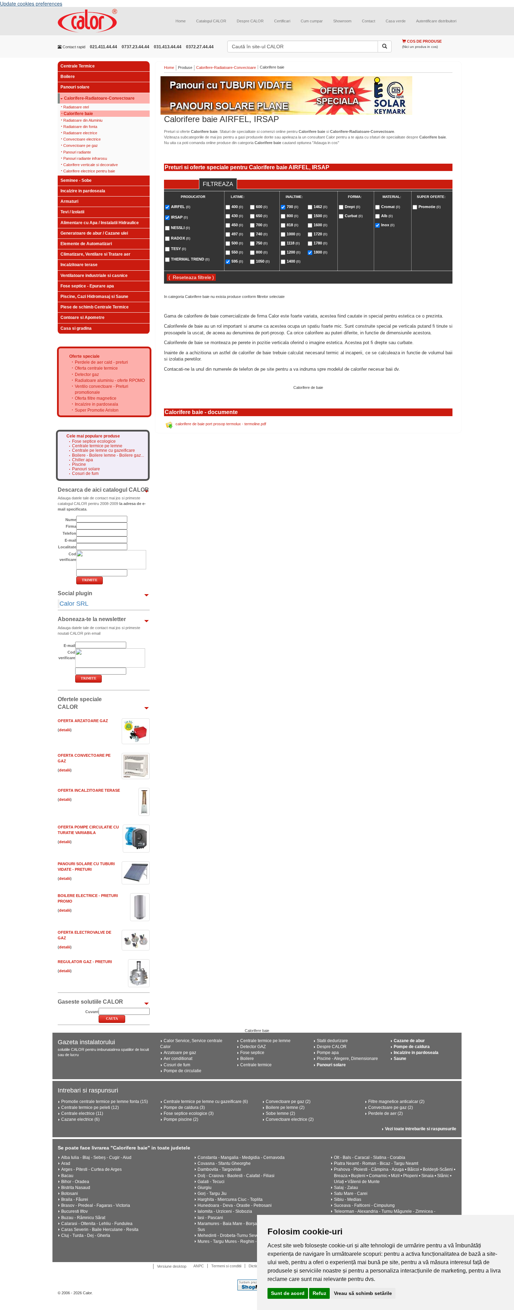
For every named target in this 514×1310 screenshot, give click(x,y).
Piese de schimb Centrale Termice (94, 307)
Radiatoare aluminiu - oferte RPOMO (110, 380)
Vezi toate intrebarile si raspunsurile (420, 1128)
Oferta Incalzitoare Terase (89, 790)
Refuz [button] (319, 1293)
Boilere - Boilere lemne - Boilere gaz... (108, 455)
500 (237, 243)
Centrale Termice (77, 66)
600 (261, 207)
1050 (263, 261)
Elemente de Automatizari (86, 243)
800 (261, 252)
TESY (178, 249)
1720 (320, 234)
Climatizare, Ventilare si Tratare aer (95, 254)
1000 (293, 234)
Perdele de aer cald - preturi (101, 362)
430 (237, 216)
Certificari (282, 21)
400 (237, 207)
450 (237, 225)
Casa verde (396, 21)
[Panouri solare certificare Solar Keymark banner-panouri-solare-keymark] (308, 95)
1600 (320, 225)
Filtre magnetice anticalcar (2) (396, 1101)
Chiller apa (82, 460)
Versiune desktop (171, 1266)
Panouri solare (75, 87)
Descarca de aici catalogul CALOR (103, 490)
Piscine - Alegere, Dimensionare (347, 1058)
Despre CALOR (250, 21)
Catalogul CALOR (211, 21)
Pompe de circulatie (182, 1070)
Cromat (390, 207)
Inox (387, 225)
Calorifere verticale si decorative (90, 165)
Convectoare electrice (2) (290, 1119)
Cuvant (92, 1012)
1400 (293, 261)
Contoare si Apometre (82, 317)
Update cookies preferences (31, 3)
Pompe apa (328, 1052)
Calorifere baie (78, 113)
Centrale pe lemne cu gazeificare (103, 450)
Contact (368, 21)
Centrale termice (256, 1064)
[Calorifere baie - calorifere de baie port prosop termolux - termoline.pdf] (170, 424)
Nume (70, 520)
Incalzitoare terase (79, 264)
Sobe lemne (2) (280, 1113)
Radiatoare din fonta (80, 126)
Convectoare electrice (82, 139)
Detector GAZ (253, 1046)
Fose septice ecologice (94, 441)
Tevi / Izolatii (72, 211)
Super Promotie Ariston (97, 410)
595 (237, 261)
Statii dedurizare (332, 1040)
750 (261, 243)
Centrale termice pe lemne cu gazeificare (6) (206, 1101)
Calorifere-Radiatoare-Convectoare (99, 98)
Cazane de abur (409, 1040)
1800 (320, 252)
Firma (71, 526)
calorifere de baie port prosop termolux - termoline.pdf (221, 424)
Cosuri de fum (85, 473)
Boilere (67, 76)
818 (292, 225)
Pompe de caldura (412, 1046)
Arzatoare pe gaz (180, 1052)
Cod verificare (67, 557)
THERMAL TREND (190, 259)
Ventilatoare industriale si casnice (94, 275)
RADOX (180, 238)
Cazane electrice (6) (80, 1119)
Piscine (79, 464)
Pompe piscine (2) (181, 1119)
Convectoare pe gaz (80, 145)
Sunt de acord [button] (288, 1293)
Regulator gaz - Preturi (85, 962)
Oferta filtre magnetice (95, 398)
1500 (320, 216)
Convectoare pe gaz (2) (288, 1101)
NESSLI (180, 228)
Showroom (342, 21)
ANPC (198, 1266)
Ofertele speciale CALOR (80, 703)
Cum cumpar (312, 21)
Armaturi (69, 201)
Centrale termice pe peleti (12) (90, 1107)
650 (261, 216)
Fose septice (252, 1052)
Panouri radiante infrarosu (85, 158)
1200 (293, 252)
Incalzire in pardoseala (82, 190)
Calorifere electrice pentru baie (89, 171)
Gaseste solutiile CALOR (90, 1002)
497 (237, 234)
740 (261, 234)
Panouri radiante (77, 152)
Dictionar (256, 1266)
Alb (387, 216)
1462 (320, 207)
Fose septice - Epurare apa (87, 286)
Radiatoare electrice (80, 133)
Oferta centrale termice (96, 368)
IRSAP (179, 217)
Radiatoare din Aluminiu (82, 120)
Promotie (430, 207)
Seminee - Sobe (76, 180)
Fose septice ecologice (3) (189, 1113)
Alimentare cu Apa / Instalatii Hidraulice (99, 222)
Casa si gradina (76, 328)
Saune (400, 1058)
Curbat (354, 216)
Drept (352, 207)
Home (181, 21)
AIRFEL (180, 207)
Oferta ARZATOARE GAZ (83, 721)
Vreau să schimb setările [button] (363, 1293)
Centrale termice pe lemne (97, 446)
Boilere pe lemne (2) (285, 1107)
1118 (293, 243)
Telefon (69, 533)
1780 (320, 243)
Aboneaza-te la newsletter (92, 619)
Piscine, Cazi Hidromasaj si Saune (94, 296)
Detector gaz (87, 374)
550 (237, 252)
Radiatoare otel (76, 107)
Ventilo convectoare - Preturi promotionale (101, 389)
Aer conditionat (178, 1058)
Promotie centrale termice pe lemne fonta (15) (104, 1101)
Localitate (67, 547)
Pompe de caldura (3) (184, 1107)
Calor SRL (73, 603)
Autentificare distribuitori (436, 21)
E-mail (70, 540)
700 (261, 225)
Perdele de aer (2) (385, 1113)
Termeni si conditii (226, 1266)
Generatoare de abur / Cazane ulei (94, 233)
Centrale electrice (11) (82, 1113)
